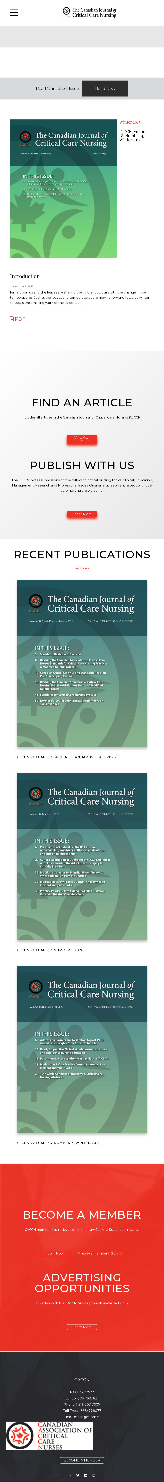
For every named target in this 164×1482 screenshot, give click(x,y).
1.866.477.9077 (90, 1411)
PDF (19, 319)
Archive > (82, 568)
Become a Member (82, 1460)
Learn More (82, 514)
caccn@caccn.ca (87, 1417)
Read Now (105, 88)
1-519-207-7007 (88, 1404)
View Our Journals (82, 439)
